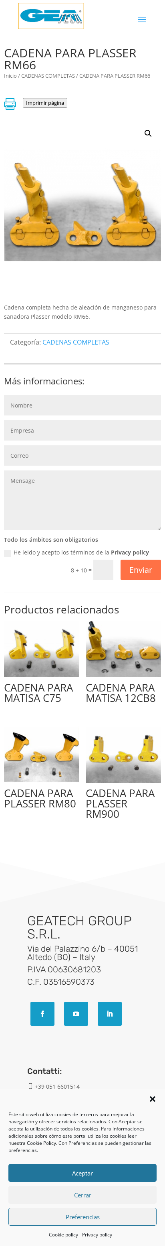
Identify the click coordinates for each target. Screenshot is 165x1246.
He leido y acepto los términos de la (81, 552)
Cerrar (82, 1195)
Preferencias (83, 1217)
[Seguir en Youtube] (76, 1014)
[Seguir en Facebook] (42, 1014)
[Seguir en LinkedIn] (110, 1014)
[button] (153, 1099)
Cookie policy (63, 1234)
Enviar (140, 569)
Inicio (10, 75)
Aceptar (82, 1173)
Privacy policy (97, 1234)
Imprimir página (45, 102)
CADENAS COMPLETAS (48, 75)
